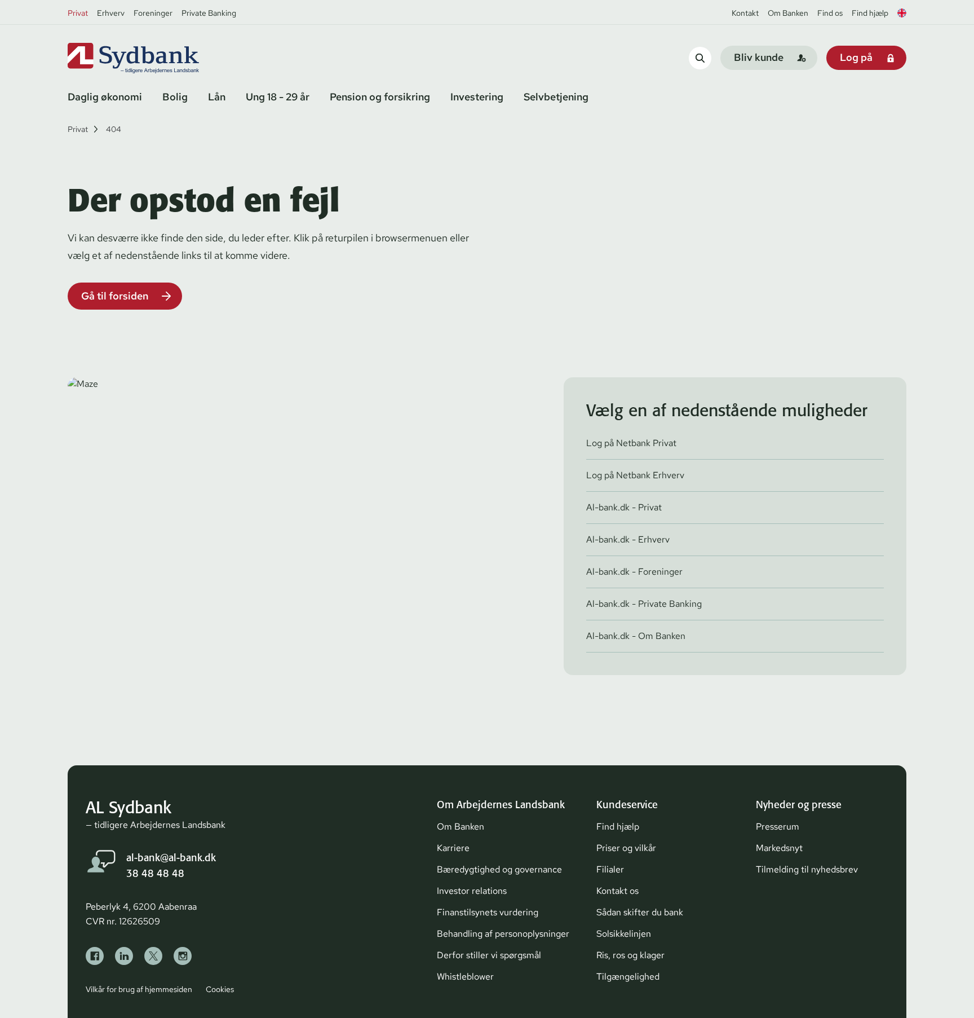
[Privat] (152, 58)
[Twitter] (153, 956)
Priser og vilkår (626, 848)
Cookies (220, 989)
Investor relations (472, 891)
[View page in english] (901, 12)
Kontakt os (617, 891)
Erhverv (111, 13)
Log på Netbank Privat (631, 443)
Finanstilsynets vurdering (487, 912)
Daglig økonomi (105, 96)
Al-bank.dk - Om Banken (635, 636)
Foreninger (153, 13)
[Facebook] (95, 956)
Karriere (453, 848)
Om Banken (788, 13)
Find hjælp (870, 13)
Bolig (175, 96)
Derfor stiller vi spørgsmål (489, 955)
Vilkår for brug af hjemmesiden (139, 989)
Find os (830, 13)
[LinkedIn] (124, 956)
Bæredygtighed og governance (499, 869)
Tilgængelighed (627, 976)
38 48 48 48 (155, 873)
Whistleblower (465, 976)
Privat (78, 13)
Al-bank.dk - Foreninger (634, 572)
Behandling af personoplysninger (503, 934)
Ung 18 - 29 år (277, 96)
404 (113, 129)
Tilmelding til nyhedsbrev (807, 869)
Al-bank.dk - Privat (624, 507)
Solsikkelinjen (623, 934)
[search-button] (700, 58)
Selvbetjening (556, 96)
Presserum (777, 826)
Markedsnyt (779, 848)
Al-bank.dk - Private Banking (644, 604)
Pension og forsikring (380, 96)
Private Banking (208, 13)
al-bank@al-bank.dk (171, 857)
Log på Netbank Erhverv (635, 475)
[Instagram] (183, 956)
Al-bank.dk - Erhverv (628, 539)
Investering (476, 96)
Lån (216, 96)
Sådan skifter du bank (639, 912)
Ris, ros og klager (630, 955)
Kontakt (745, 13)
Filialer (610, 869)
